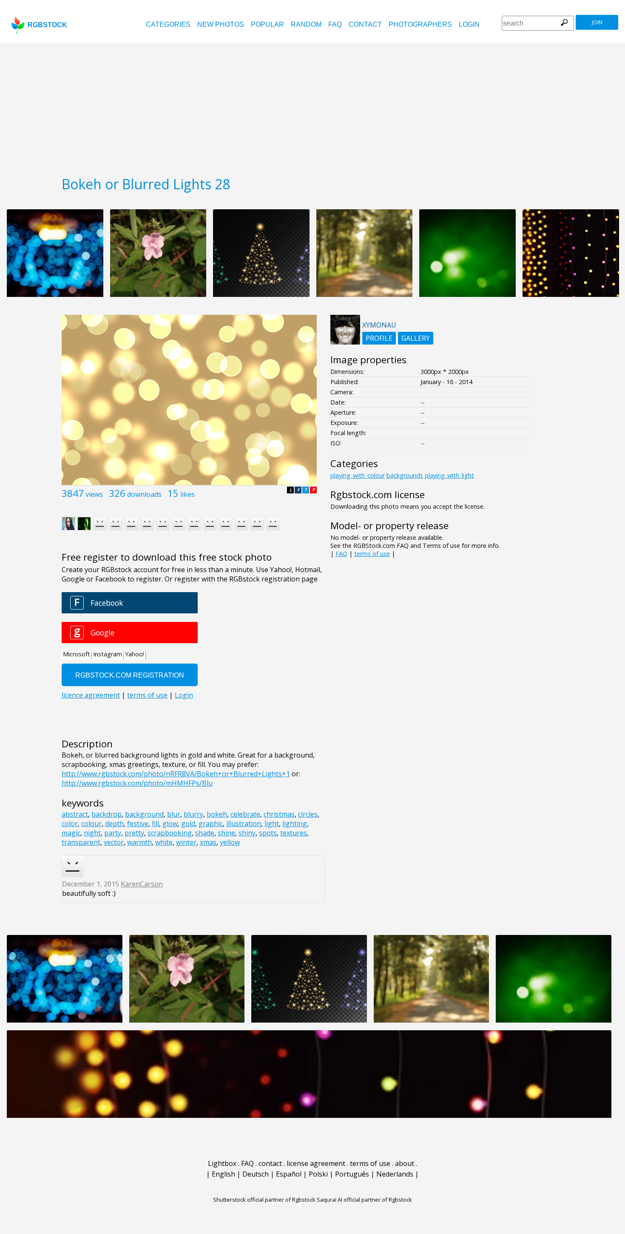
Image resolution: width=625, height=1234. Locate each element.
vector (114, 842)
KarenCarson (142, 884)
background (144, 814)
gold (188, 823)
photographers (420, 24)
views (94, 494)
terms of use (372, 554)
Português (352, 1174)
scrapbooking (170, 833)
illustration (243, 823)
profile (379, 338)
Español (288, 1174)
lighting (294, 823)
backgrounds (404, 475)
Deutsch (255, 1174)
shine (226, 833)
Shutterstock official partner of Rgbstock (264, 1199)
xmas (208, 842)
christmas (279, 814)
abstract (75, 814)
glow (170, 823)
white (164, 842)
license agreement (316, 1163)
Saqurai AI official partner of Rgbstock (364, 1199)
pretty (134, 833)
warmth (139, 842)
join (597, 22)
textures (293, 833)
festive (137, 823)
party (112, 833)
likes (187, 494)
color (70, 823)
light (271, 823)
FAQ (335, 24)
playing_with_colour (357, 475)
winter (186, 842)
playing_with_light (449, 475)
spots (268, 833)
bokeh (217, 814)
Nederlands (394, 1174)
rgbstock (47, 24)
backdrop (106, 814)
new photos (220, 24)
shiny (247, 833)
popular (267, 24)
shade (204, 833)
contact (365, 24)
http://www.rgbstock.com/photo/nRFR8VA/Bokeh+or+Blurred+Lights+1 (176, 773)
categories (168, 24)
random (306, 24)
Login (469, 24)
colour (91, 823)
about (404, 1163)
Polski (318, 1174)
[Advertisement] (312, 106)
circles (308, 814)
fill (155, 823)
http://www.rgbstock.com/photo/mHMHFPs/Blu (137, 783)
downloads (144, 494)
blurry (193, 814)
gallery (415, 338)
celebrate (245, 814)
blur (173, 814)
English (223, 1174)
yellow (230, 842)
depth (114, 823)
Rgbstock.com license (377, 494)
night (92, 833)
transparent (81, 842)
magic (71, 833)
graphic (211, 823)
